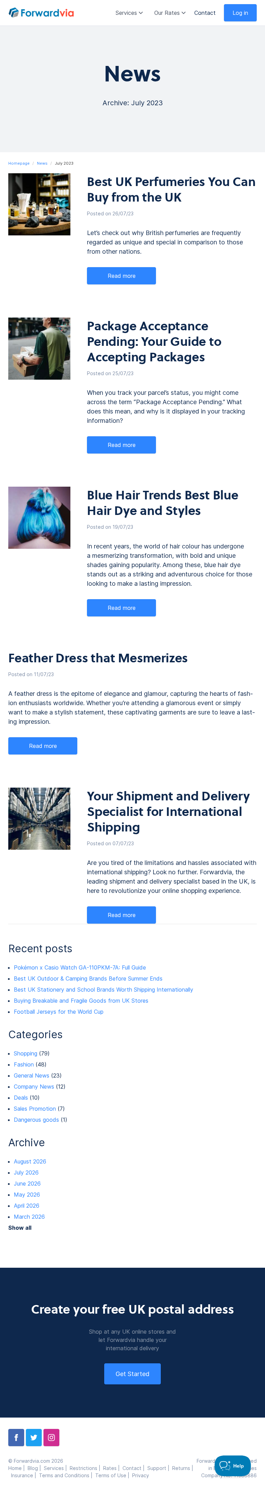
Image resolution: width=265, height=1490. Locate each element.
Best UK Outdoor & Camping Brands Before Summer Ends (88, 978)
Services (126, 12)
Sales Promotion (35, 1108)
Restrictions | (86, 1468)
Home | (18, 1468)
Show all (19, 1227)
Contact (205, 12)
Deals (21, 1097)
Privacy (140, 1475)
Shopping (25, 1053)
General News (31, 1075)
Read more (122, 275)
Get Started (132, 1373)
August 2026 (30, 1161)
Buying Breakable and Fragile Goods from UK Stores (81, 1000)
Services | (57, 1468)
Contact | (134, 1468)
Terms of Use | (113, 1475)
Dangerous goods (36, 1119)
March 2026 (29, 1216)
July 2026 (26, 1172)
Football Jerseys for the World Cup (59, 1011)
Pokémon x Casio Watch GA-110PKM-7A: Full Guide (80, 967)
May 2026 (27, 1194)
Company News (34, 1086)
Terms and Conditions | (67, 1475)
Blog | (36, 1468)
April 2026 (26, 1205)
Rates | (112, 1468)
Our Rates (167, 12)
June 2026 (27, 1183)
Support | (159, 1468)
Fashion (24, 1064)
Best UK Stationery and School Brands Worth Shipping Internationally (103, 989)
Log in (240, 12)
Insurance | (25, 1475)
